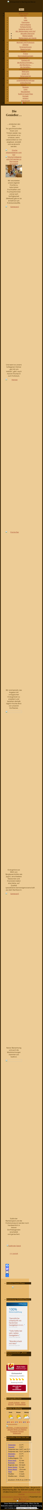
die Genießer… (25, 67)
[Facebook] (14, 1265)
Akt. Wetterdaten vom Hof (25, 31)
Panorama (26, 22)
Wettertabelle (27, 36)
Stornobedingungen (25, 56)
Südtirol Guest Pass (25, 94)
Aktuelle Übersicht (27, 33)
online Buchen (25, 83)
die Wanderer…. (25, 65)
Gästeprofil (23, 58)
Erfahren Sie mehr (31, 1508)
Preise (23, 51)
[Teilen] (14, 1275)
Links (26, 89)
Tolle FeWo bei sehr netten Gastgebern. (15, 1333)
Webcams (25, 71)
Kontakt (25, 96)
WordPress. (25, 1499)
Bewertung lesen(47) (17, 1382)
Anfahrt (25, 98)
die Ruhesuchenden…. (25, 62)
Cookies (25, 1492)
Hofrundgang (25, 24)
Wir (25, 18)
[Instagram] (21, 1501)
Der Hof (23, 16)
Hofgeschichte (25, 27)
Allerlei (23, 85)
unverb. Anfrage (14, 1403)
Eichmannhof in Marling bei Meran (15, 1497)
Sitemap (21, 1494)
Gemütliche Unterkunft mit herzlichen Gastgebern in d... (16, 1321)
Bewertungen (25, 49)
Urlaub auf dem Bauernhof (17, 1388)
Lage (25, 20)
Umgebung (23, 69)
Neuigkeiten (25, 92)
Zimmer (25, 45)
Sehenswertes (25, 76)
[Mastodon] (14, 1268)
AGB (38, 1492)
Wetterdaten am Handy (27, 38)
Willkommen (23, 13)
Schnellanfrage (20, 1404)
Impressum (25, 100)
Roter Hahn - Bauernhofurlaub (17, 1395)
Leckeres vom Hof (25, 29)
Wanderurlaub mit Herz (15, 1342)
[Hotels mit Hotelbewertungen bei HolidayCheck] (22, 1304)
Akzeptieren (20, 1508)
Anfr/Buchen (23, 78)
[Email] (14, 1272)
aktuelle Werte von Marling (17, 1430)
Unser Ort (25, 74)
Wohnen (23, 40)
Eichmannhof (15, 1304)
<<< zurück (14, 1253)
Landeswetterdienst (12, 1424)
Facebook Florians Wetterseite (17, 1432)
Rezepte (25, 87)
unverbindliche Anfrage (25, 80)
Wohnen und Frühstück (25, 42)
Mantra (16, 1499)
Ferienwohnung (26, 47)
